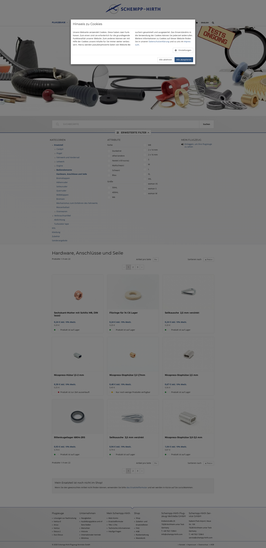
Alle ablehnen (165, 59)
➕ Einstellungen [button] (183, 50)
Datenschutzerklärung (159, 41)
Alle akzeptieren (183, 59)
